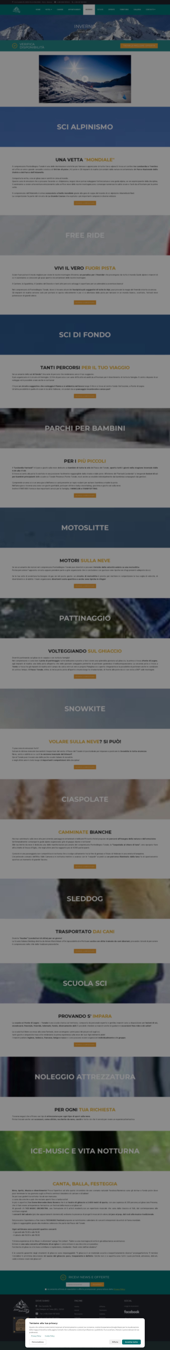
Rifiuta (115, 1342)
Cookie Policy (49, 1336)
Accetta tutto (131, 1342)
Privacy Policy (36, 1336)
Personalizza (38, 1342)
